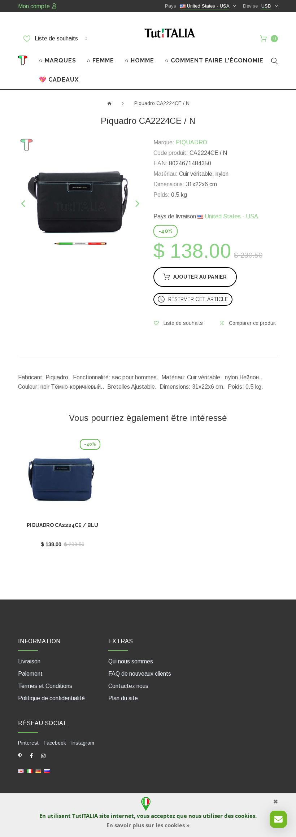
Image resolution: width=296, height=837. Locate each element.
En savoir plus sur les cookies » (148, 825)
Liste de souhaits (60, 38)
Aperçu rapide (62, 478)
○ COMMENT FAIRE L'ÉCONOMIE (214, 60)
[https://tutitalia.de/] (38, 770)
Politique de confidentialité (51, 698)
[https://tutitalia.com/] (21, 770)
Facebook (55, 743)
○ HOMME (139, 60)
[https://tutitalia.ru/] (47, 770)
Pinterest (28, 743)
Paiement (30, 674)
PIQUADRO (191, 142)
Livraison (29, 661)
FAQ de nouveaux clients (139, 674)
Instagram (82, 743)
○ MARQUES (57, 60)
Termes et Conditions (45, 686)
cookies (245, 815)
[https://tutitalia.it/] (29, 770)
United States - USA (230, 216)
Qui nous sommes (130, 661)
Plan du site (123, 698)
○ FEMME (100, 60)
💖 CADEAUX (59, 79)
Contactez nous (128, 686)
